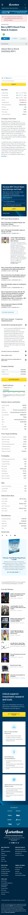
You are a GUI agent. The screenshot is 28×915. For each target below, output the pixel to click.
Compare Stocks (5, 869)
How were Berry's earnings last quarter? (11, 325)
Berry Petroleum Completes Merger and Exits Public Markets (13, 223)
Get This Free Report (13, 572)
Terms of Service (5, 892)
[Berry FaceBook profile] (3, 535)
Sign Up (14, 84)
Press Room (4, 855)
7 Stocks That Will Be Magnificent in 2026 (14, 558)
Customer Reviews (19, 855)
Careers (3, 857)
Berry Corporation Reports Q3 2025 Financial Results (11, 305)
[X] (9, 842)
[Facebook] (11, 842)
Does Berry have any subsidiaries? (10, 351)
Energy (24, 407)
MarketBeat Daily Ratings (21, 851)
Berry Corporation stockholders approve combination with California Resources (13, 268)
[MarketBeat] (14, 5)
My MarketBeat (4, 873)
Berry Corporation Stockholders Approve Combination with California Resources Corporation (13, 276)
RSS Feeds (3, 890)
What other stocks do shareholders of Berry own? (11, 360)
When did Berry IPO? (6, 355)
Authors (3, 853)
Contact (3, 859)
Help (5, 861)
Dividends (17, 869)
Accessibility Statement (6, 883)
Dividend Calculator (5, 871)
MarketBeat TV (18, 853)
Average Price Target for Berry (8, 437)
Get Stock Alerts (14, 379)
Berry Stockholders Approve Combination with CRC (13, 285)
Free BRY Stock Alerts (21, 12)
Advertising (4, 881)
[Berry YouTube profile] (16, 535)
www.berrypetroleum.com (20, 419)
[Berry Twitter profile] (12, 535)
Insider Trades (18, 873)
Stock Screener (5, 875)
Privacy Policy (4, 888)
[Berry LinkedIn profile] (7, 535)
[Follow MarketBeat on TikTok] (18, 842)
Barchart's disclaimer (10, 912)
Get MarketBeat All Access (14, 714)
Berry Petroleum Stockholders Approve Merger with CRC (13, 230)
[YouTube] (13, 842)
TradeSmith (6, 395)
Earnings (17, 871)
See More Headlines (8, 312)
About (2, 849)
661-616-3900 (23, 421)
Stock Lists (3, 867)
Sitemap (3, 894)
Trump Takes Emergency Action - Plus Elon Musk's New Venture (18, 239)
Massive (11, 905)
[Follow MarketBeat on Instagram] (16, 842)
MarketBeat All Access (20, 849)
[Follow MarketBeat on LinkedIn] (15, 842)
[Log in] (25, 4)
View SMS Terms (6, 213)
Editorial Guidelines (5, 851)
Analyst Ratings (18, 867)
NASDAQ (24, 405)
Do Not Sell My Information (4, 885)
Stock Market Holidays (20, 875)
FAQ (2, 861)
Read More (3, 156)
